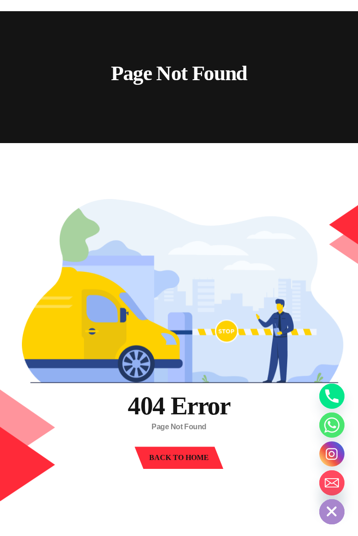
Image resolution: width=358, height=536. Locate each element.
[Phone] (331, 396)
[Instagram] (331, 454)
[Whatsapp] (331, 425)
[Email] (331, 482)
